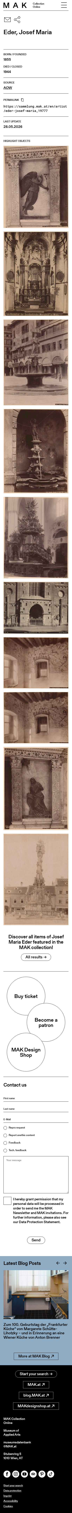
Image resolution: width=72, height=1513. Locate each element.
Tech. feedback (17, 1150)
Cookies (8, 1506)
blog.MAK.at (34, 1395)
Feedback (14, 1142)
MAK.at (34, 1384)
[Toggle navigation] (64, 5)
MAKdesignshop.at (34, 1406)
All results (34, 957)
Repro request (17, 1127)
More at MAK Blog (34, 1356)
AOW (7, 88)
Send (36, 1240)
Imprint (7, 1496)
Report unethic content (22, 1135)
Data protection (12, 1490)
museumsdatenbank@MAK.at (17, 1444)
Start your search (34, 1374)
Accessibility (10, 1501)
